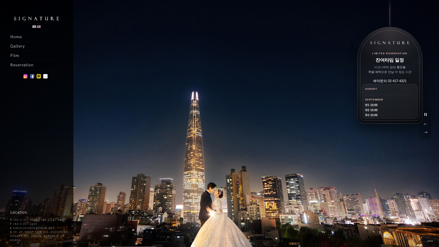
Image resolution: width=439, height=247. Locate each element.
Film (14, 55)
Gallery (17, 46)
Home (16, 37)
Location (18, 212)
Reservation (22, 65)
